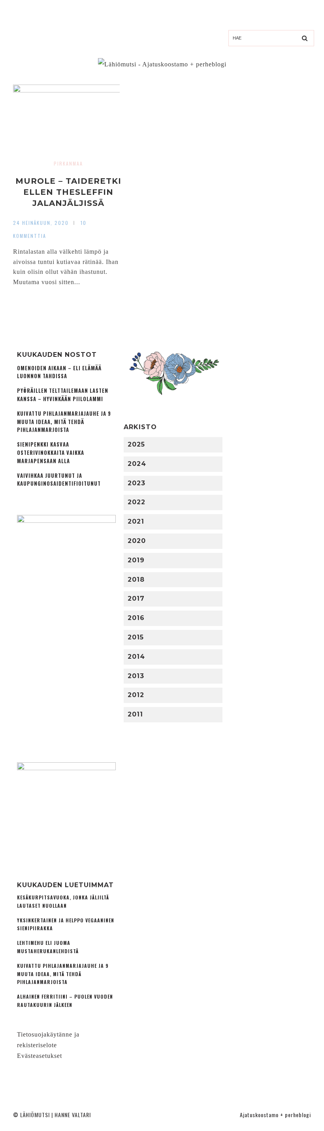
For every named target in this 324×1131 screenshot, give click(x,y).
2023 (136, 483)
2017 (136, 598)
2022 (136, 502)
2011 (135, 714)
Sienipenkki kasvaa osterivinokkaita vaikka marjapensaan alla (50, 453)
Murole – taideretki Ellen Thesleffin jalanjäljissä (68, 192)
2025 (136, 444)
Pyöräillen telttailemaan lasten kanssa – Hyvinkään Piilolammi (62, 395)
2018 (136, 579)
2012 (136, 695)
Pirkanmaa (68, 163)
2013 (136, 676)
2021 (136, 521)
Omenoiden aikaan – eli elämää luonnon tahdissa (59, 372)
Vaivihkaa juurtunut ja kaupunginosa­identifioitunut (59, 480)
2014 (136, 656)
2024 (137, 463)
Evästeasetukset (39, 1055)
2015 (136, 637)
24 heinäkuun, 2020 (41, 222)
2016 (136, 618)
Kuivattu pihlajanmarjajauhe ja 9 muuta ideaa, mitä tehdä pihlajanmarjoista (64, 422)
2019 (136, 560)
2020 (137, 541)
